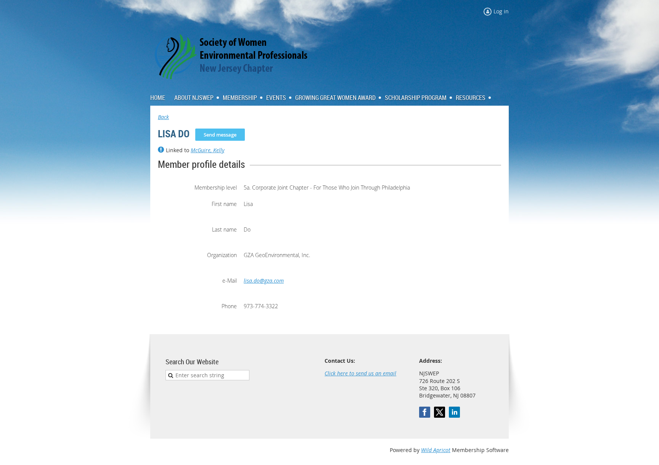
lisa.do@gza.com (264, 280)
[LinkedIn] (454, 412)
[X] (439, 412)
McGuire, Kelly (207, 150)
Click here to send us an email (360, 373)
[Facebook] (424, 412)
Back (163, 117)
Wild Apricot (435, 450)
